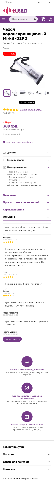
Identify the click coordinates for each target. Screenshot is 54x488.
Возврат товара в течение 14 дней (27, 424)
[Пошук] (35, 19)
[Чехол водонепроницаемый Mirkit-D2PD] (27, 70)
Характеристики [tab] (13, 209)
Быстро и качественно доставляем (27, 369)
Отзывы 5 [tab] (9, 216)
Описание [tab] (9, 195)
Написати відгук (35, 109)
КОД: (5, 113)
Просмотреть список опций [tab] (21, 202)
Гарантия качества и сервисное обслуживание (27, 397)
